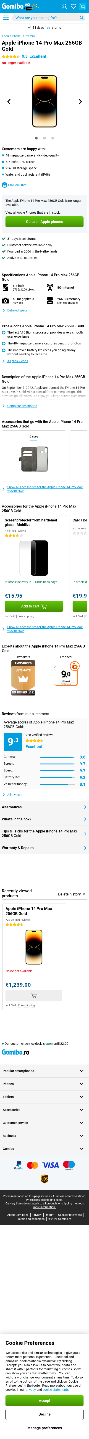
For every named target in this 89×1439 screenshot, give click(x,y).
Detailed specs (17, 310)
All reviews (14, 795)
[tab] (36, 138)
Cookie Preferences (70, 1214)
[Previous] (9, 101)
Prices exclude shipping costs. (44, 1199)
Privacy (37, 1214)
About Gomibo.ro (18, 1214)
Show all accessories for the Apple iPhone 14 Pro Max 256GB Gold (45, 489)
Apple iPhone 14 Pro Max (19, 36)
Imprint (49, 1214)
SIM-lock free (17, 185)
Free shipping (26, 616)
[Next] (79, 101)
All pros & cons (17, 361)
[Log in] (64, 6)
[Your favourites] (73, 6)
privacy (31, 1389)
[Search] (81, 17)
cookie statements (56, 1389)
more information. (44, 1207)
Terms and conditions (31, 1219)
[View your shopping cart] (82, 6)
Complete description (22, 406)
